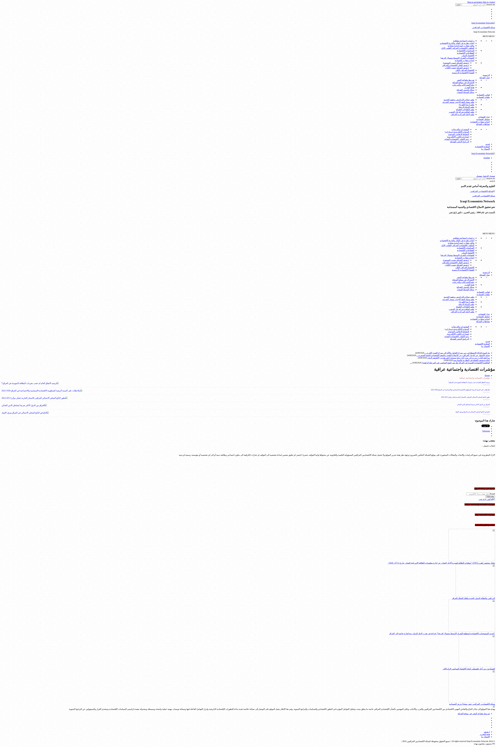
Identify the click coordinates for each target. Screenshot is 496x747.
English (487, 158)
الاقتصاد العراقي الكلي (464, 70)
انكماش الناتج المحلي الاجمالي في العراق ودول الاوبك (472, 412)
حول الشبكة (484, 77)
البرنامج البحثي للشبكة (459, 142)
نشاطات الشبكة (483, 124)
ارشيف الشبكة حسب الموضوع (456, 63)
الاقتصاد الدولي (468, 55)
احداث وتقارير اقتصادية (464, 60)
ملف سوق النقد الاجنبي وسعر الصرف (458, 102)
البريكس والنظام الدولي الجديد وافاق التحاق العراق (473, 598)
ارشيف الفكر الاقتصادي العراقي (455, 65)
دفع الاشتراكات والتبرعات (463, 85)
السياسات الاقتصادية (465, 50)
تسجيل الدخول (489, 176)
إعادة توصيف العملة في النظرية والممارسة (471, 360)
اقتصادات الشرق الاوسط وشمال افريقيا (457, 58)
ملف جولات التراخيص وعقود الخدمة (459, 100)
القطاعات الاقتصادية (465, 53)
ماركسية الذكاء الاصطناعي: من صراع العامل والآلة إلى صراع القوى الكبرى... (457, 353)
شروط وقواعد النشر (465, 80)
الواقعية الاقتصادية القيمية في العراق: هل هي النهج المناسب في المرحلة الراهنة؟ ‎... (450, 363)
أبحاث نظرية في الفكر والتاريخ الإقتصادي (457, 43)
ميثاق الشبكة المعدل (465, 92)
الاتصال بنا (485, 149)
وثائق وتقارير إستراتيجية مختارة (461, 46)
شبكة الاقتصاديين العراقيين (483, 27)
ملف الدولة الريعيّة (466, 107)
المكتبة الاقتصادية (482, 146)
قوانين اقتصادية (483, 95)
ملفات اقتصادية (483, 97)
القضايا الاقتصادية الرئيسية (463, 73)
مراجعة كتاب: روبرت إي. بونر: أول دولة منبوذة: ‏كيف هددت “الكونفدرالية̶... (458, 358)
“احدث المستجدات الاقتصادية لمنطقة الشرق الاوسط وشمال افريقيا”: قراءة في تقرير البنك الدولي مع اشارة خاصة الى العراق (442, 633)
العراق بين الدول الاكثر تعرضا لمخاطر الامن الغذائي (473, 404)
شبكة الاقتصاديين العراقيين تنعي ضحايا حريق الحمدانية (472, 704)
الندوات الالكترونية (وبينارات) (457, 132)
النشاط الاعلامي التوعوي (458, 134)
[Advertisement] (464, 224)
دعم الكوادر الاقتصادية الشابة (456, 139)
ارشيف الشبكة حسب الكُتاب (457, 68)
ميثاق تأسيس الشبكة (465, 90)
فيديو (488, 144)
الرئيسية (486, 75)
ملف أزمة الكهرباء (466, 104)
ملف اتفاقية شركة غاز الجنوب (461, 112)
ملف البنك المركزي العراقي (462, 114)
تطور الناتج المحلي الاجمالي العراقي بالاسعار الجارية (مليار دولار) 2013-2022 (465, 397)
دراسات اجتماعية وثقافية (463, 41)
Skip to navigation (474, 2)
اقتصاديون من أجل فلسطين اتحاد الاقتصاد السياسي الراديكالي (469, 669)
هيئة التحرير (469, 87)
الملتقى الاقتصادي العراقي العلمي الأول (457, 48)
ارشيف (487, 732)
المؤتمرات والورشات (460, 129)
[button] (489, 36)
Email (492, 494)
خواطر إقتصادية (483, 119)
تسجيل (479, 176)
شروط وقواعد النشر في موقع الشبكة (474, 714)
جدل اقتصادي (484, 117)
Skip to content (489, 2)
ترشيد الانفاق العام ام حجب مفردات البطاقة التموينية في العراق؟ (469, 382)
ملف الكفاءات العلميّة (465, 109)
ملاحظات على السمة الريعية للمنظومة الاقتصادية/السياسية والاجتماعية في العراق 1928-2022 (460, 390)
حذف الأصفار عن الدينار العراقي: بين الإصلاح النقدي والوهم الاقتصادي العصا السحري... (453, 355)
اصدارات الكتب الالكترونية (458, 137)
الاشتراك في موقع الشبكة (463, 82)
